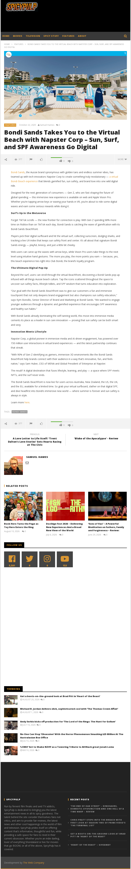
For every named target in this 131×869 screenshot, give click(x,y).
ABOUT (82, 36)
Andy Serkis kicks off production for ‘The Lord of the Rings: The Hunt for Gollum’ (67, 721)
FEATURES (68, 36)
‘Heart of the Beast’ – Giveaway (90, 844)
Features (18, 44)
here (27, 402)
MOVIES (17, 36)
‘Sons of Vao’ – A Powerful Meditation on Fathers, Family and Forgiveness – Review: (106, 527)
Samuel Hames (47, 125)
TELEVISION (33, 36)
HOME (6, 36)
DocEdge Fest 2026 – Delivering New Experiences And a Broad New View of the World (64, 527)
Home (7, 44)
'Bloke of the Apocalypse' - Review (96, 437)
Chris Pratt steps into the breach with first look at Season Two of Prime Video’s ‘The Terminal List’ (98, 822)
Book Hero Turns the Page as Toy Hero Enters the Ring (21, 525)
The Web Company (33, 862)
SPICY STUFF (51, 36)
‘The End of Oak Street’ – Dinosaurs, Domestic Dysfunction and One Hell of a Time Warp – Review (97, 809)
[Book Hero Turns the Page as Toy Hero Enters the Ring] (23, 506)
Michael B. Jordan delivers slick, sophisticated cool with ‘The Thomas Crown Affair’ (69, 708)
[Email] (27, 462)
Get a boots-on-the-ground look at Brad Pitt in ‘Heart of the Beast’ (60, 696)
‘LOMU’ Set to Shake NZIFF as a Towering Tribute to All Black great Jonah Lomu (67, 746)
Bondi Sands (18, 172)
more (121, 159)
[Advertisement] (66, 22)
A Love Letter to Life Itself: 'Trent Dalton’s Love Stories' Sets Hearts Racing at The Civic (34, 440)
